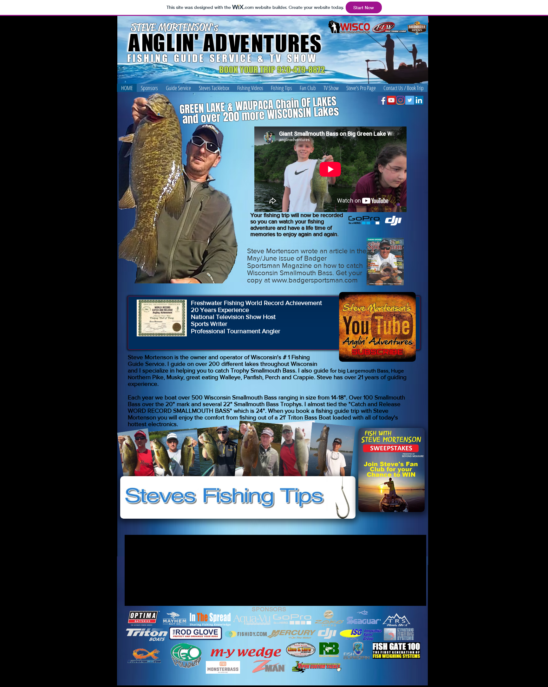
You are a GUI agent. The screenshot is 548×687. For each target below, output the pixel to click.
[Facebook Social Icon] (382, 100)
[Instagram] (400, 100)
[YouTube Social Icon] (391, 100)
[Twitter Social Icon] (409, 100)
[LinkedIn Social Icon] (418, 100)
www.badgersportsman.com (315, 280)
